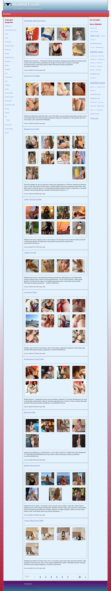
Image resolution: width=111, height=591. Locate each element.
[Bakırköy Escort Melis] (32, 142)
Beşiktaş (7, 65)
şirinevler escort (94, 113)
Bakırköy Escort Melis (31, 129)
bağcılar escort (101, 55)
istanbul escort (97, 82)
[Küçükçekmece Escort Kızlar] (32, 372)
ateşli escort (103, 35)
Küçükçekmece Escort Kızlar (34, 359)
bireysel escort (93, 66)
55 (80, 576)
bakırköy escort (96, 51)
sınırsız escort (93, 105)
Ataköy (6, 33)
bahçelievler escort (99, 47)
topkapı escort (92, 109)
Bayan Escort (28, 584)
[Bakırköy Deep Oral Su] (32, 479)
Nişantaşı (7, 108)
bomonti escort (99, 66)
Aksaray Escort (8, 26)
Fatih (6, 81)
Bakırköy (7, 53)
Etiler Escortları (8, 77)
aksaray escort (93, 28)
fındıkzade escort (95, 74)
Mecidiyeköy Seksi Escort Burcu (35, 21)
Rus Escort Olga (29, 412)
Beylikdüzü (7, 69)
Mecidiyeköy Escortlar (10, 104)
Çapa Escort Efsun (30, 292)
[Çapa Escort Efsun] (32, 305)
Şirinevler (7, 112)
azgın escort (92, 47)
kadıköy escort (93, 86)
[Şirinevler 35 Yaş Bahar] (32, 89)
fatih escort (98, 69)
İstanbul (7, 89)
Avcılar (6, 38)
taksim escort (100, 106)
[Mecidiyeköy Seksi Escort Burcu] (32, 34)
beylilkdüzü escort (101, 59)
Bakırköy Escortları (9, 57)
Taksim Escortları (9, 128)
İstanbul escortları (9, 93)
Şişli (6, 116)
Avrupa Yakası (8, 41)
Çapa (6, 73)
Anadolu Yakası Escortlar (10, 30)
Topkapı (7, 132)
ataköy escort (94, 35)
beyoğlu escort (93, 62)
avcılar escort (92, 39)
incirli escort (93, 77)
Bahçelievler (8, 49)
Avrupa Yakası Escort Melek (33, 520)
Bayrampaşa (8, 61)
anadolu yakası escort (94, 31)
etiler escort (92, 69)
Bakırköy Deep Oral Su (32, 465)
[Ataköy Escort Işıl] (32, 266)
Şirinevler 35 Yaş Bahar (32, 76)
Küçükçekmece (8, 100)
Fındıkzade (7, 85)
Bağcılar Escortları (9, 45)
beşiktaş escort (99, 62)
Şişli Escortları (8, 124)
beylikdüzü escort (93, 59)
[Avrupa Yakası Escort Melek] (32, 534)
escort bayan (6, 14)
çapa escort (100, 110)
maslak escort (92, 90)
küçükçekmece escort (101, 86)
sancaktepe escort (93, 102)
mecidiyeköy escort (95, 94)
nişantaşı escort (95, 98)
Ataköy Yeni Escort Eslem (33, 199)
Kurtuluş (8, 120)
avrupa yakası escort (96, 43)
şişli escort (94, 118)
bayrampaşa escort (93, 55)
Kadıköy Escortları (9, 96)
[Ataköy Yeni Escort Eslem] (32, 212)
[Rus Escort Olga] (32, 425)
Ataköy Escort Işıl (30, 252)
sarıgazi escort (100, 102)
